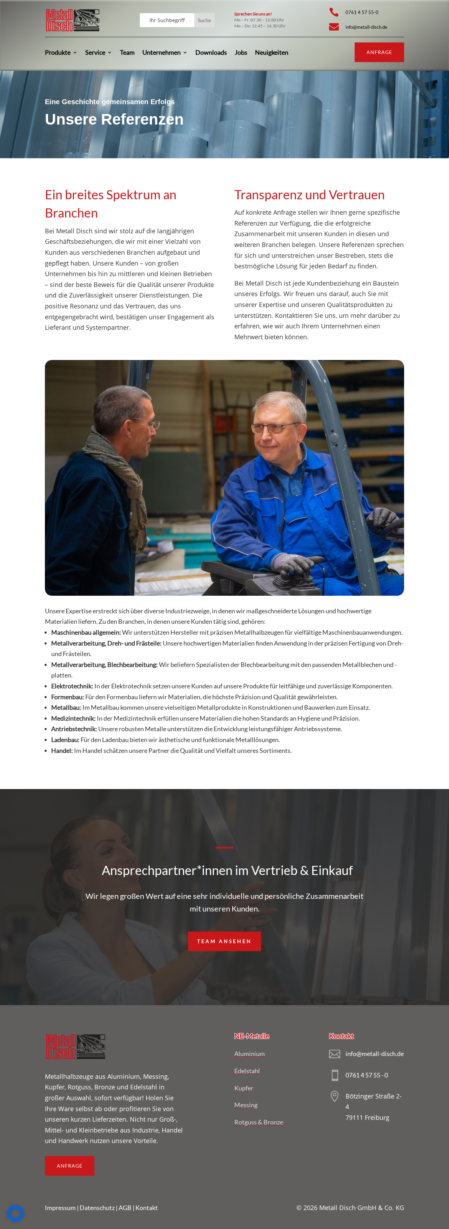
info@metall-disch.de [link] (366, 27)
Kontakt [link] (146, 1207)
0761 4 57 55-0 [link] (362, 12)
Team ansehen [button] (224, 941)
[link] (72, 31)
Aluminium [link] (249, 1053)
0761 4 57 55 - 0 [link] (367, 1075)
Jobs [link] (241, 52)
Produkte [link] (58, 52)
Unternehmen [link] (161, 52)
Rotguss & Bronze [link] (258, 1122)
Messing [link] (245, 1105)
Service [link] (95, 52)
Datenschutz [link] (97, 1207)
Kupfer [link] (243, 1088)
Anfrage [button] (379, 52)
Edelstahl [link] (247, 1071)
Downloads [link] (211, 52)
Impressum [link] (60, 1207)
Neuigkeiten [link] (271, 52)
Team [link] (127, 52)
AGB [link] (125, 1207)
